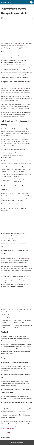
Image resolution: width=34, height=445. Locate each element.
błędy (27, 258)
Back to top (30, 438)
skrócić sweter (14, 43)
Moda (9, 432)
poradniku (7, 336)
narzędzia (17, 88)
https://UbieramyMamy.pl (7, 428)
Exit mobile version (17, 442)
